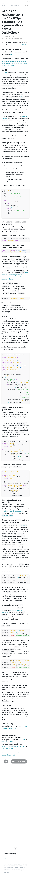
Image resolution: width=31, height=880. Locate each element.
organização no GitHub (13, 746)
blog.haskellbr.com (8, 858)
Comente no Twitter (20, 761)
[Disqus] (15, 787)
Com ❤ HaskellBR (8, 856)
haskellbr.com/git (7, 748)
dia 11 (5, 73)
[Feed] (15, 848)
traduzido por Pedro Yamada (12, 39)
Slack (23, 740)
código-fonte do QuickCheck (13, 511)
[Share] (6, 761)
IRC (3, 742)
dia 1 (11, 54)
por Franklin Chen (8, 36)
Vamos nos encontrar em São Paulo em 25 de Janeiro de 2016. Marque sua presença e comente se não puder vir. (15, 63)
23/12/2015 (4, 5)
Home (3, 3)
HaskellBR (9, 742)
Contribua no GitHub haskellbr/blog (12, 860)
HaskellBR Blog (10, 854)
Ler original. (22, 45)
